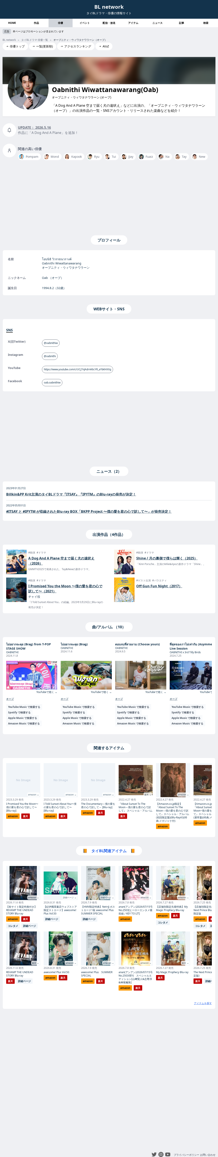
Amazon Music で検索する (24, 723)
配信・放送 (109, 23)
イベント (85, 23)
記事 (181, 23)
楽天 (25, 816)
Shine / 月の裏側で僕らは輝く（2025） (167, 558)
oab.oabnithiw (52, 382)
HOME (12, 23)
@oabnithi (50, 356)
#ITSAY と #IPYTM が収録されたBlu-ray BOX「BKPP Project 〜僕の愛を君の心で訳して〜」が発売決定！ (89, 511)
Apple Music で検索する (22, 718)
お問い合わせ (207, 1155)
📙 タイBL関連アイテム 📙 (109, 850)
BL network (109, 6)
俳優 (60, 23)
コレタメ (13, 926)
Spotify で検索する (19, 712)
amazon (13, 816)
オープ (10, 699)
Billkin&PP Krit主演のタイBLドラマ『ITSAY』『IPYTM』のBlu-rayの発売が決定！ (71, 494)
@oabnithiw (51, 343)
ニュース (157, 23)
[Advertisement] (109, 197)
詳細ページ (29, 926)
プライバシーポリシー (186, 1155)
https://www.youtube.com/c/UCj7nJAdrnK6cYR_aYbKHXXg (77, 369)
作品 (36, 23)
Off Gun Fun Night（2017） (159, 586)
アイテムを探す (203, 1003)
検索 (205, 23)
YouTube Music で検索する (24, 707)
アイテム (133, 23)
